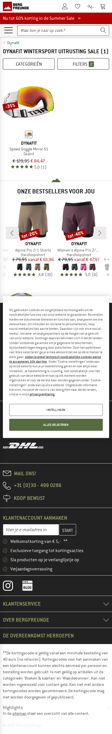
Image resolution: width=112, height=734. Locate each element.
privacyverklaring (42, 394)
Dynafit (13, 42)
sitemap (19, 713)
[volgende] (100, 233)
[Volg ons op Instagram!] (12, 587)
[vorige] (12, 233)
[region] (56, 367)
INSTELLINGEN (56, 409)
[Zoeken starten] (103, 30)
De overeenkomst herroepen (38, 635)
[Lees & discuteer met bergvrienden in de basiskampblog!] (31, 587)
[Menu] (8, 30)
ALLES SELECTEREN (55, 424)
